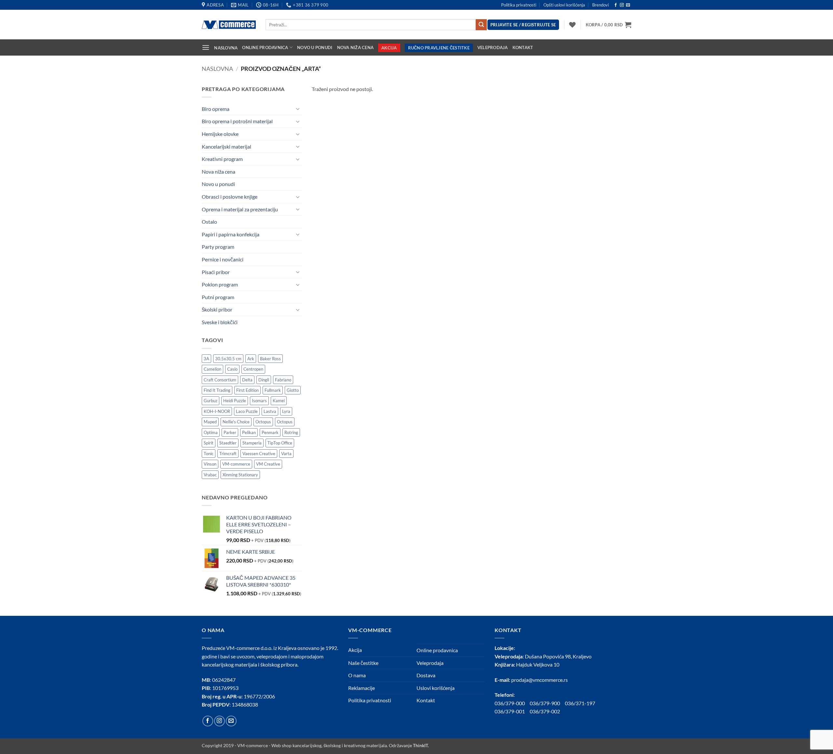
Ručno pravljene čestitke (439, 47)
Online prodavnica (265, 47)
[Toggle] (298, 108)
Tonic (208, 453)
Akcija (389, 47)
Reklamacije (361, 688)
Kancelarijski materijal (226, 146)
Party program (218, 247)
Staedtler (228, 442)
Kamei (279, 400)
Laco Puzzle (247, 411)
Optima (211, 432)
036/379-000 (512, 703)
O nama (357, 675)
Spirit (208, 442)
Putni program (218, 297)
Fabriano (283, 379)
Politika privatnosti (518, 4)
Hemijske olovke (220, 134)
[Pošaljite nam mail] (628, 5)
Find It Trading (217, 390)
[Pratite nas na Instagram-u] (622, 5)
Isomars (259, 400)
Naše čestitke (363, 663)
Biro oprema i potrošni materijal (237, 121)
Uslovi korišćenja (435, 688)
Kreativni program (222, 159)
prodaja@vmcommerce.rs (539, 680)
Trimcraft (228, 453)
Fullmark (273, 390)
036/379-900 (545, 703)
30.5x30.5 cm (228, 358)
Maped (210, 421)
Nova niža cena (355, 47)
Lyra (286, 411)
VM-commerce (236, 464)
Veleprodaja (492, 47)
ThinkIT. (421, 745)
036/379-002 (547, 711)
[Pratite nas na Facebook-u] (616, 5)
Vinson (210, 464)
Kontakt (522, 47)
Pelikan (249, 432)
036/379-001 (512, 711)
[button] (608, 25)
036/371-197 (580, 703)
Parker (230, 432)
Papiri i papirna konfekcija (230, 234)
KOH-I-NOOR (217, 411)
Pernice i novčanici (222, 259)
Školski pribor (217, 309)
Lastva (270, 411)
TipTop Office (279, 442)
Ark (250, 358)
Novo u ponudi (314, 47)
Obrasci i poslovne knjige (229, 196)
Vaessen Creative (258, 453)
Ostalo (209, 221)
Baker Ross (270, 358)
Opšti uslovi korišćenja (564, 4)
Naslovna (226, 47)
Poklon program (220, 284)
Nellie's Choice (236, 421)
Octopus (263, 421)
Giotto (293, 390)
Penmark (270, 432)
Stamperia (252, 442)
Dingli (263, 379)
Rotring (291, 432)
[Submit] (481, 24)
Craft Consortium (220, 379)
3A (206, 358)
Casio (232, 369)
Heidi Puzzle (234, 400)
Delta (247, 379)
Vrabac (210, 474)
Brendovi (600, 4)
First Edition (247, 390)
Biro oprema (215, 109)
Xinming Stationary (240, 474)
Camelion (212, 369)
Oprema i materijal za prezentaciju (240, 209)
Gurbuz (210, 400)
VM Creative (268, 464)
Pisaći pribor (216, 272)
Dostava (425, 675)
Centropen (253, 369)
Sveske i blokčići (220, 322)
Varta (286, 453)
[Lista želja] (572, 25)
